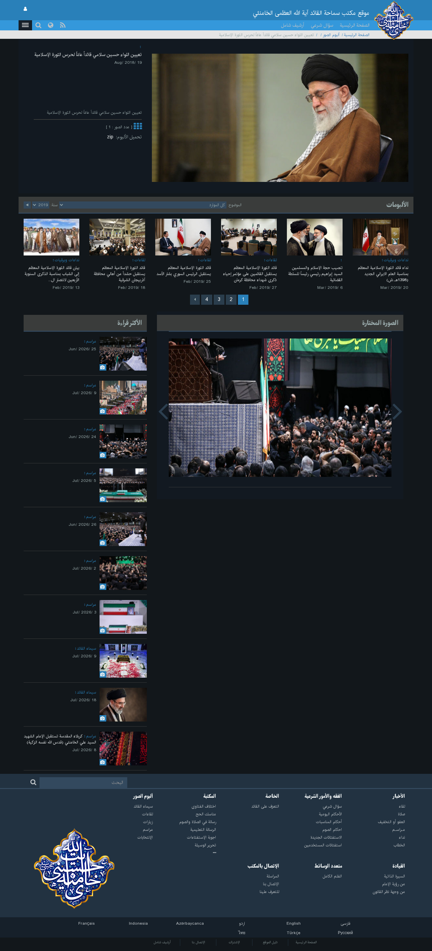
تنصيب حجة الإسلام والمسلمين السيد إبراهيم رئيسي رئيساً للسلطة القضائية (315, 274)
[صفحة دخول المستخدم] (25, 9)
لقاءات (271, 260)
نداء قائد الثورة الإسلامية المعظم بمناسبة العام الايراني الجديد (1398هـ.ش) (383, 274)
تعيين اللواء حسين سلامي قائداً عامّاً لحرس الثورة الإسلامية (88, 55)
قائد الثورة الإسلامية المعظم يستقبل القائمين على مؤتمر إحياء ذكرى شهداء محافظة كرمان (250, 274)
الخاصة (272, 796)
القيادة (399, 866)
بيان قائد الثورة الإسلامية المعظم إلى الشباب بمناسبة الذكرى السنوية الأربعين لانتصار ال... (52, 274)
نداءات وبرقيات (396, 260)
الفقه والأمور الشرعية (323, 796)
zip (111, 137)
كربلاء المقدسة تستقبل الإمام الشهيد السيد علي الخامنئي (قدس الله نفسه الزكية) (60, 739)
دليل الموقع (270, 942)
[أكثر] (138, 127)
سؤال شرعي (322, 25)
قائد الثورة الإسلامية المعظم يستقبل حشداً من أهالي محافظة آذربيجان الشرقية (119, 274)
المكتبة (210, 796)
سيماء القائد (86, 648)
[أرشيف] (184, 853)
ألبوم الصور (331, 35)
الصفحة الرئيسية (355, 25)
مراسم (91, 341)
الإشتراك (234, 942)
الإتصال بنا (198, 942)
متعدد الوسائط (328, 866)
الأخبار (399, 796)
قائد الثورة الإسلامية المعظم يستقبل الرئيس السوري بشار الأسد (184, 271)
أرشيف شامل (292, 25)
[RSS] (63, 25)
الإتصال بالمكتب (263, 866)
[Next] (195, 300)
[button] (25, 25)
